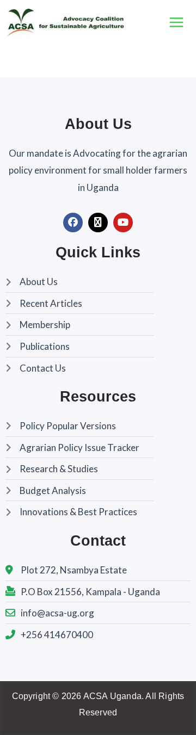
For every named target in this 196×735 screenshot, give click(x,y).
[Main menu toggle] (176, 22)
